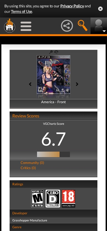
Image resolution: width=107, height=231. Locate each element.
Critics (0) (28, 168)
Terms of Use (21, 11)
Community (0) (32, 162)
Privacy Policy (72, 6)
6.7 (53, 138)
